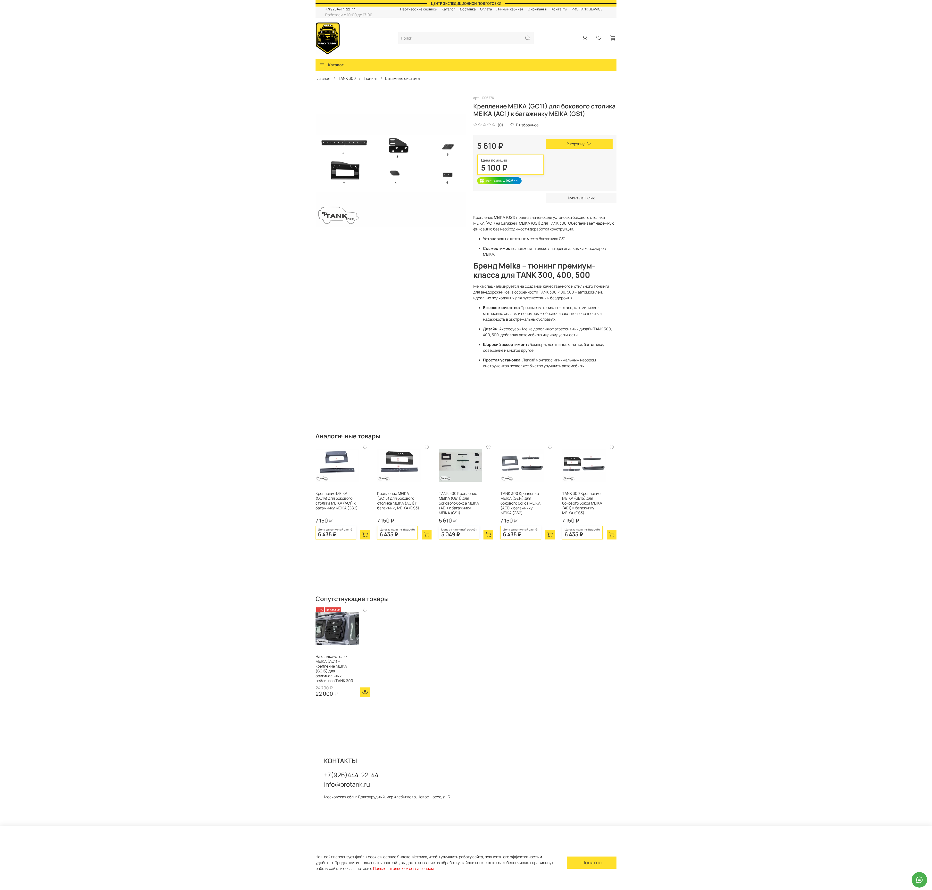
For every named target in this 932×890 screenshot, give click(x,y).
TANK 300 (347, 78)
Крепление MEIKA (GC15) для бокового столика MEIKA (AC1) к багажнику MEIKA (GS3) (398, 501)
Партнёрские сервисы (418, 9)
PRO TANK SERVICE (587, 9)
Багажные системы (402, 78)
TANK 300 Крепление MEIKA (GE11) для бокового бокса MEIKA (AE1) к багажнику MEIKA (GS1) (459, 503)
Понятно (592, 862)
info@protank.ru (347, 784)
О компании (537, 9)
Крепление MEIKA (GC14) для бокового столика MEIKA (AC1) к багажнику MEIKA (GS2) (337, 501)
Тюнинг (370, 78)
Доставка (468, 9)
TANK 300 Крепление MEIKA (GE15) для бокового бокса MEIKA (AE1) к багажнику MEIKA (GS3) (582, 503)
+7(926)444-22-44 (340, 9)
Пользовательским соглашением (403, 868)
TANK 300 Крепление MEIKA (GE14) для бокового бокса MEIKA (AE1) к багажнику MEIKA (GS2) (520, 503)
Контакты (559, 9)
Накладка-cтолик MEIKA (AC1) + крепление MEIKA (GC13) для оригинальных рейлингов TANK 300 (334, 668)
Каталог (448, 9)
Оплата (486, 9)
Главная (323, 78)
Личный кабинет (509, 9)
